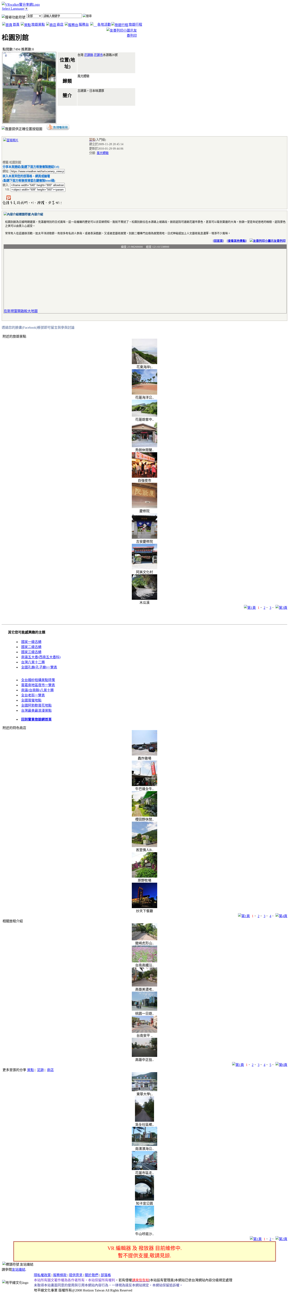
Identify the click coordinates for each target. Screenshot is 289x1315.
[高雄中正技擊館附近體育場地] (144, 1056)
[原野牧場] (144, 876)
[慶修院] (144, 507)
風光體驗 (103, 153)
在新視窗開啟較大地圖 (21, 311)
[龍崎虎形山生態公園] (144, 939)
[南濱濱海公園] (144, 1145)
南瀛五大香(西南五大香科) (41, 657)
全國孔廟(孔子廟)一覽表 (39, 667)
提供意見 (76, 1275)
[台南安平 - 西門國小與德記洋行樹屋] (144, 1031)
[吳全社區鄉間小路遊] (144, 1120)
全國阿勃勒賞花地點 (36, 705)
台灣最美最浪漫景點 (36, 710)
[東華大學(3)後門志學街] (144, 1090)
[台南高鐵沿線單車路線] (144, 961)
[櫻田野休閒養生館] (144, 815)
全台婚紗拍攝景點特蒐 (38, 680)
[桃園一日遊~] (144, 1009)
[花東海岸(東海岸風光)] (144, 363)
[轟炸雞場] (144, 754)
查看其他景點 (237, 240)
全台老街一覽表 (33, 695)
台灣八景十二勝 (33, 662)
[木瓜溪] (144, 598)
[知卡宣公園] (144, 1199)
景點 (30, 1070)
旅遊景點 (38, 24)
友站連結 (18, 1269)
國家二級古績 (31, 647)
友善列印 (280, 240)
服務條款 (60, 1275)
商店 (60, 24)
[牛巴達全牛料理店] (144, 785)
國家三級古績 (31, 652)
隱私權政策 (42, 1275)
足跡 (40, 1070)
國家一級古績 (31, 642)
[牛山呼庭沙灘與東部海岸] (144, 1230)
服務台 (84, 24)
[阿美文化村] (144, 568)
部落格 (106, 1275)
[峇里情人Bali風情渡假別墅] (144, 846)
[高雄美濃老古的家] (144, 985)
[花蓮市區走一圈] (144, 1169)
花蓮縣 (88, 55)
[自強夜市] (144, 476)
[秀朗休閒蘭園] (144, 446)
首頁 (16, 24)
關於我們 (91, 1275)
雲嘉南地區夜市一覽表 (38, 685)
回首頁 (218, 240)
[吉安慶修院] (144, 537)
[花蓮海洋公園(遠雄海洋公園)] (144, 393)
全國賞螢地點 (31, 700)
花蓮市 (98, 55)
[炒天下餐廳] (144, 907)
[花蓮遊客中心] (144, 415)
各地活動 (104, 24)
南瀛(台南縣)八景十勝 (37, 690)
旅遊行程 (135, 24)
